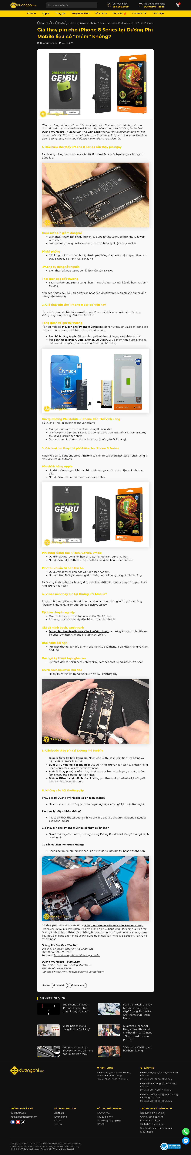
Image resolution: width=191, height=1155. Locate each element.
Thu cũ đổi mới (105, 1116)
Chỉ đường (123, 1079)
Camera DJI (139, 13)
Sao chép (60, 985)
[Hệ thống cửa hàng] (141, 5)
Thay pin (60, 13)
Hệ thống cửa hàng (154, 3)
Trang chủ (44, 23)
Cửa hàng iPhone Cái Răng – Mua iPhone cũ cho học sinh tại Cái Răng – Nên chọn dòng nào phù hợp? (138, 1033)
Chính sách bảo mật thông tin (156, 1128)
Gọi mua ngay (120, 3)
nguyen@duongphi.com (23, 1116)
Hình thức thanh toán (152, 1124)
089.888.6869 (121, 6)
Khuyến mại (103, 1113)
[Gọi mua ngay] (109, 5)
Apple (45, 13)
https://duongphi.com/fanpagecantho (77, 955)
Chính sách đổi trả (150, 1120)
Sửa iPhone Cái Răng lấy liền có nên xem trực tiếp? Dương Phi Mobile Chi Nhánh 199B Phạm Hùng (137, 1011)
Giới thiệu (158, 13)
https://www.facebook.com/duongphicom (79, 971)
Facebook (79, 985)
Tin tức (57, 1120)
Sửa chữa (101, 13)
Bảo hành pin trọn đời (152, 1113)
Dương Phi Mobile (154, 6)
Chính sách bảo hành (152, 1116)
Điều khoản (146, 1131)
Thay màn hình (80, 13)
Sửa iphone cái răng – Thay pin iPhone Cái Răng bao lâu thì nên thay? (78, 1050)
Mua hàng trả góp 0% (109, 1120)
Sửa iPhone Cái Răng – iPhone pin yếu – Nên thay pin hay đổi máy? (76, 1008)
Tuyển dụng (60, 1116)
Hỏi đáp (61, 23)
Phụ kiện (118, 13)
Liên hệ (58, 1124)
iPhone (31, 13)
